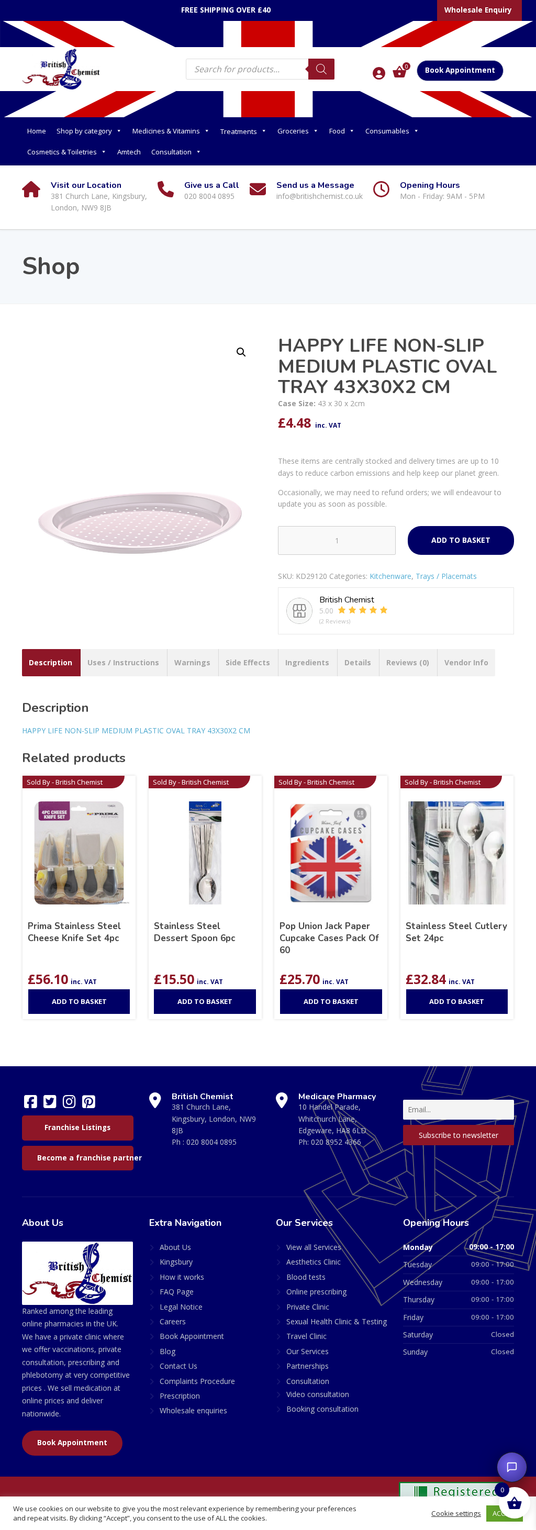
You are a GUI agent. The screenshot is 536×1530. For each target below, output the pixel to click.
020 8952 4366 (336, 1142)
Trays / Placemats (446, 576)
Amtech (129, 152)
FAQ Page (177, 1292)
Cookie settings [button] (456, 1513)
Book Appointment (460, 70)
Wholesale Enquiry (478, 10)
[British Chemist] (61, 68)
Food (337, 131)
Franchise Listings (77, 1127)
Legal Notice (181, 1307)
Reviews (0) (407, 662)
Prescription (180, 1396)
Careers (173, 1321)
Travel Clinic (306, 1336)
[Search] (321, 69)
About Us (175, 1247)
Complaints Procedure (197, 1381)
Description (50, 662)
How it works (182, 1277)
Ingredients (307, 662)
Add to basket (460, 540)
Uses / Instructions (123, 662)
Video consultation (317, 1394)
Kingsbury (176, 1262)
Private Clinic (307, 1307)
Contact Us (178, 1366)
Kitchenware (390, 576)
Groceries (293, 131)
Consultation (171, 152)
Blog (167, 1351)
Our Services (307, 1351)
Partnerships (307, 1366)
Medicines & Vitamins (166, 131)
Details (357, 662)
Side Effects (248, 662)
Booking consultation (322, 1409)
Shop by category (84, 131)
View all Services (313, 1247)
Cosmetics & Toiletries (62, 152)
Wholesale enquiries (193, 1410)
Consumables (387, 131)
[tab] (50, 662)
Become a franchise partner (85, 1158)
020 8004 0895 (211, 1142)
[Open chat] (512, 1467)
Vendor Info (466, 662)
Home (36, 131)
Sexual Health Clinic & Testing (336, 1321)
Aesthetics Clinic (313, 1262)
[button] (241, 352)
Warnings (192, 662)
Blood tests (306, 1277)
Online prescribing (316, 1292)
